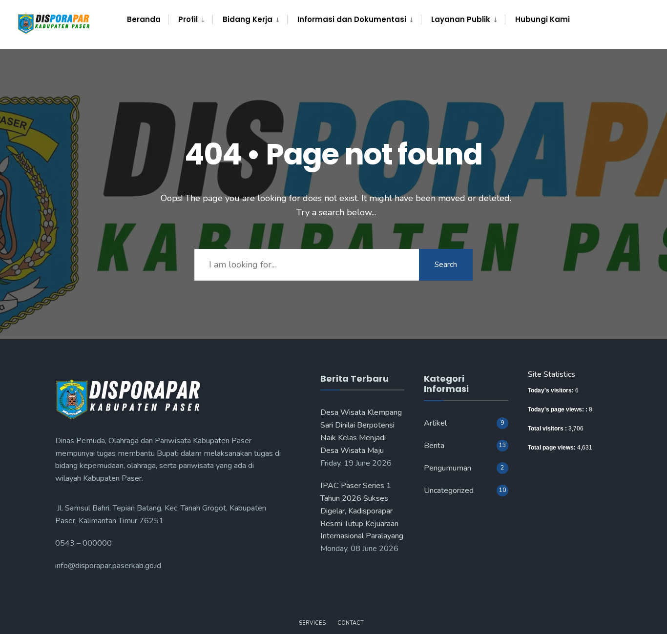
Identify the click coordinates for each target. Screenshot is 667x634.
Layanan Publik (460, 19)
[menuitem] (190, 19)
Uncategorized (449, 490)
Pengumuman (447, 468)
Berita (434, 445)
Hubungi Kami (542, 19)
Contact (350, 623)
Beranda (144, 19)
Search (446, 264)
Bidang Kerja (247, 19)
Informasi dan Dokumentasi (351, 19)
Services (312, 623)
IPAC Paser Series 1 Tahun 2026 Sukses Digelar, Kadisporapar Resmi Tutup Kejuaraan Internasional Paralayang (361, 511)
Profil (188, 19)
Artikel (435, 423)
